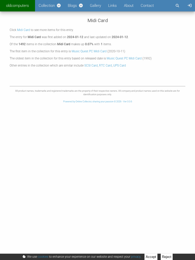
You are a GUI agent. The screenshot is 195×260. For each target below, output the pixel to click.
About (129, 5)
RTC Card (105, 65)
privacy (135, 256)
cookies (43, 256)
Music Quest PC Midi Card (89, 51)
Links (112, 5)
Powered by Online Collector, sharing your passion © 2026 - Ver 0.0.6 (97, 101)
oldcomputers (17, 5)
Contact (147, 5)
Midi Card (23, 30)
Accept (151, 257)
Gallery (95, 5)
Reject (166, 257)
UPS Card (119, 65)
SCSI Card (91, 65)
